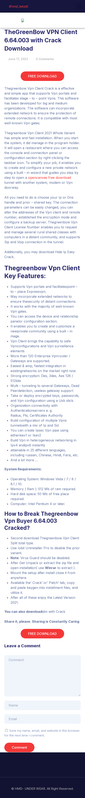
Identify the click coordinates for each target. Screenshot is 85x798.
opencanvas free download (49, 177)
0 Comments (45, 59)
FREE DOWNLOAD (42, 76)
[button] (79, 20)
